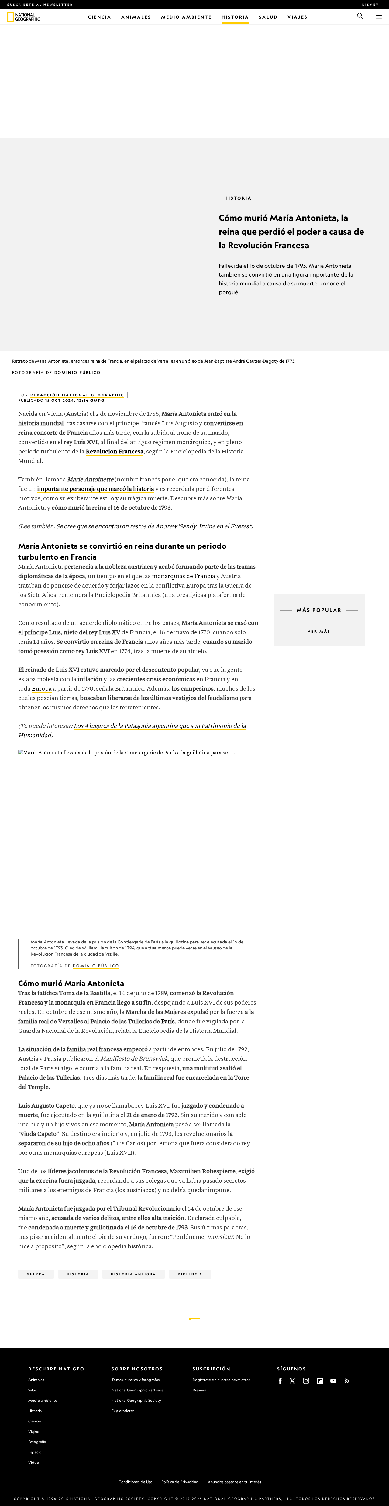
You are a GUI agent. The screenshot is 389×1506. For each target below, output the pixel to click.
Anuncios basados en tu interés (234, 1482)
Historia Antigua (133, 1274)
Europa (42, 689)
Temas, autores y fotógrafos (136, 1379)
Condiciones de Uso (135, 1482)
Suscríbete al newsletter (40, 4)
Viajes (33, 1431)
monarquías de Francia (183, 576)
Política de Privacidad (179, 1482)
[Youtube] (333, 1383)
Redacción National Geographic (77, 395)
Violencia (190, 1274)
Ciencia (34, 1421)
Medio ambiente (42, 1400)
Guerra (36, 1274)
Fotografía (37, 1441)
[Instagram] (306, 1383)
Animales (36, 1379)
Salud (33, 1390)
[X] (292, 1383)
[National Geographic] (10, 17)
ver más (319, 631)
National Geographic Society (136, 1400)
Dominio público (77, 372)
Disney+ (372, 4)
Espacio (34, 1452)
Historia (35, 1410)
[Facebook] (280, 1383)
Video (33, 1462)
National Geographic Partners (137, 1390)
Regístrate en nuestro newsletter (221, 1380)
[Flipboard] (320, 1383)
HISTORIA (238, 198)
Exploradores (123, 1410)
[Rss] (347, 1383)
